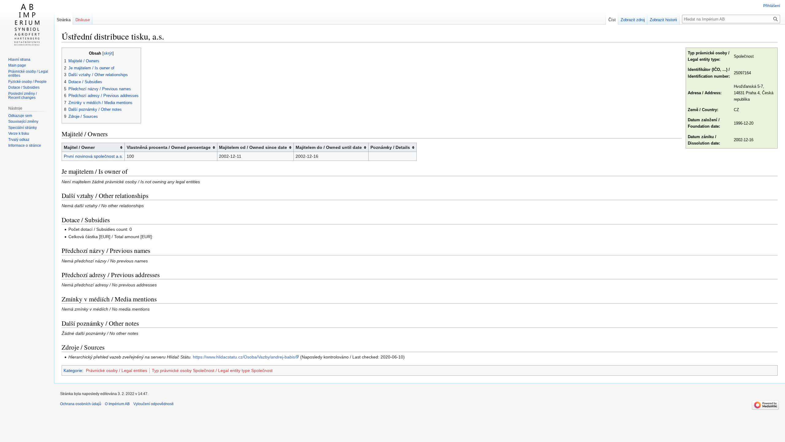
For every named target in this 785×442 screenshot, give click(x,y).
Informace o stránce (24, 145)
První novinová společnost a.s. (93, 156)
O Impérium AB (117, 404)
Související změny (23, 121)
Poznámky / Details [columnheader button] (390, 147)
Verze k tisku (18, 133)
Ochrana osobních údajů (80, 404)
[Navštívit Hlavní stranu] (27, 24)
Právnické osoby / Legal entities (116, 370)
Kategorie (72, 370)
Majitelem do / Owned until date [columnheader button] (329, 147)
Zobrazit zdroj (633, 19)
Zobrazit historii (663, 19)
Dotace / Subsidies (24, 87)
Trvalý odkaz (18, 140)
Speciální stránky (22, 128)
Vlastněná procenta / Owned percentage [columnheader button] (169, 147)
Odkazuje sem (20, 116)
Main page (17, 65)
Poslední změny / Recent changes (22, 95)
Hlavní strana (19, 59)
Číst (612, 19)
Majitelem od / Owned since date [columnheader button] (253, 147)
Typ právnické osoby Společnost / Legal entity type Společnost (212, 370)
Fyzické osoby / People (27, 81)
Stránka (64, 19)
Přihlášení (771, 6)
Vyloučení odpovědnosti (153, 404)
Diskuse (82, 19)
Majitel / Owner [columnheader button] (79, 147)
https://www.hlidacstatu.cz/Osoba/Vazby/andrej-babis (244, 357)
